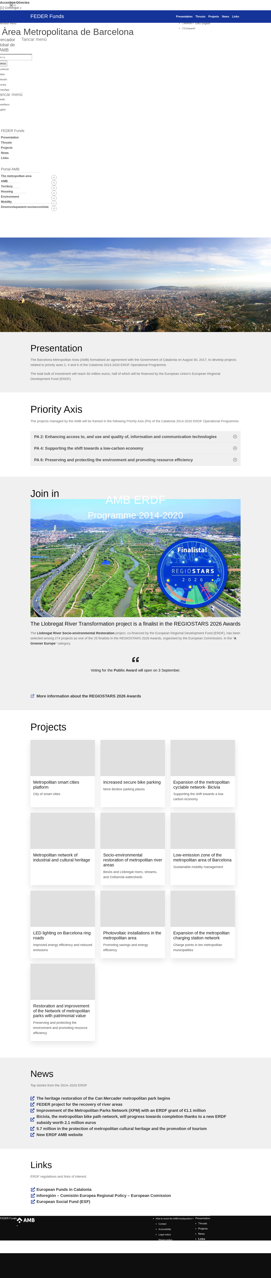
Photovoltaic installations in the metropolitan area (132, 935)
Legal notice (165, 1234)
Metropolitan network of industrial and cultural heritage (61, 857)
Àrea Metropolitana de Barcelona (26, 1220)
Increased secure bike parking (132, 782)
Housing (7, 191)
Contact (162, 1224)
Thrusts (6, 142)
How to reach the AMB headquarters (174, 1218)
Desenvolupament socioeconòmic (25, 206)
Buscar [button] (188, 23)
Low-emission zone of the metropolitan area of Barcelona (202, 857)
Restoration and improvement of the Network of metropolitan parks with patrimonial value (61, 1011)
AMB (4, 181)
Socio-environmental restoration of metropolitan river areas (132, 860)
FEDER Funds (8, 1218)
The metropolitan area (16, 176)
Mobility (6, 201)
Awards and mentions (169, 1245)
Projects (7, 147)
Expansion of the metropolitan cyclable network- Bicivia (201, 785)
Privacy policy (165, 1240)
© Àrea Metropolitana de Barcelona (177, 1250)
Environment (10, 196)
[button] (67, 23)
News (5, 152)
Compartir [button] (189, 28)
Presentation (10, 137)
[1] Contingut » (11, 8)
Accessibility (165, 1229)
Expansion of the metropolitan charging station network (201, 935)
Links (5, 158)
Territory (7, 186)
